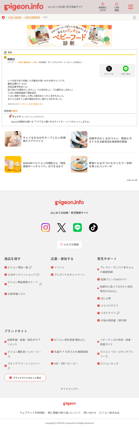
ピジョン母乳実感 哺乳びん (69, 339)
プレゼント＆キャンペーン (69, 274)
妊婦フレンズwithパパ (113, 279)
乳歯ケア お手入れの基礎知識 (71, 351)
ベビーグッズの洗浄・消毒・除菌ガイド (116, 342)
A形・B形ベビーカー (66, 363)
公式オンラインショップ (22, 274)
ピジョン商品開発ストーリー (23, 284)
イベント (59, 267)
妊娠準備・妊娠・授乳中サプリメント (23, 342)
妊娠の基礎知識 (32, 17)
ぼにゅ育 (106, 298)
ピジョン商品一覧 (18, 267)
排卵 (35, 62)
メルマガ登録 (71, 244)
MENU (134, 17)
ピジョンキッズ (109, 363)
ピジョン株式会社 (109, 412)
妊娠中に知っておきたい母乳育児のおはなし (116, 289)
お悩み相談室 (14, 17)
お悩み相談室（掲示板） (115, 320)
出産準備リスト (17, 294)
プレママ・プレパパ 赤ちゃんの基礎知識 (117, 269)
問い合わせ (90, 412)
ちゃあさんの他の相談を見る (31, 104)
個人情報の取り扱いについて (64, 412)
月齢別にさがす (102, 8)
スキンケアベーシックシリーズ (24, 366)
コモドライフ (108, 313)
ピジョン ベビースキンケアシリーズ (116, 354)
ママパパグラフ (109, 305)
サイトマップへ (69, 389)
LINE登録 (116, 8)
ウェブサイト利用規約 (32, 412)
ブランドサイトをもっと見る (27, 377)
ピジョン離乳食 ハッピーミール (24, 354)
